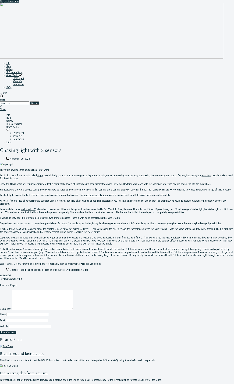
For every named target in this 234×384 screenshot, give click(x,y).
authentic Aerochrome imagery (199, 200)
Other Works (12, 75)
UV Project (18, 78)
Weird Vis (17, 81)
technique (206, 175)
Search (34, 103)
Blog (8, 66)
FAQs (8, 87)
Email (2, 320)
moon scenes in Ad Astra (96, 195)
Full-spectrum (34, 269)
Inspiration (47, 269)
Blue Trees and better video (22, 353)
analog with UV (28, 209)
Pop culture (59, 269)
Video (85, 269)
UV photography (74, 269)
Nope (40, 175)
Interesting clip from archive (24, 373)
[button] (117, 99)
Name (3, 314)
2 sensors (15, 269)
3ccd (23, 269)
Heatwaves (18, 84)
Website (4, 326)
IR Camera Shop (14, 72)
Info (8, 63)
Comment (5, 308)
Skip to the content (9, 1)
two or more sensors (59, 217)
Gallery (9, 69)
